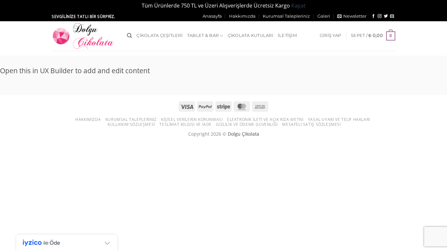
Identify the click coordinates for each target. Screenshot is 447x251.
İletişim (287, 35)
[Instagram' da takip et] (380, 16)
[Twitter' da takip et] (386, 16)
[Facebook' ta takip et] (373, 16)
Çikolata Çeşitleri (159, 35)
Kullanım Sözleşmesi (131, 124)
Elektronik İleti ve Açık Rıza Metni (265, 119)
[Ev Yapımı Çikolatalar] (84, 36)
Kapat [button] (298, 5)
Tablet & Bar (203, 35)
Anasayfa (212, 16)
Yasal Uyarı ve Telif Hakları (339, 119)
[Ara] (129, 35)
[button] (352, 16)
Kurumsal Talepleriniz (286, 16)
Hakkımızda (242, 16)
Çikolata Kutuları (250, 35)
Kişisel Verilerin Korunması (192, 119)
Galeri (323, 16)
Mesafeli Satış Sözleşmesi (311, 124)
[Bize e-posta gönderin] (392, 16)
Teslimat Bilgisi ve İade (185, 124)
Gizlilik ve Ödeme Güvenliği (247, 124)
